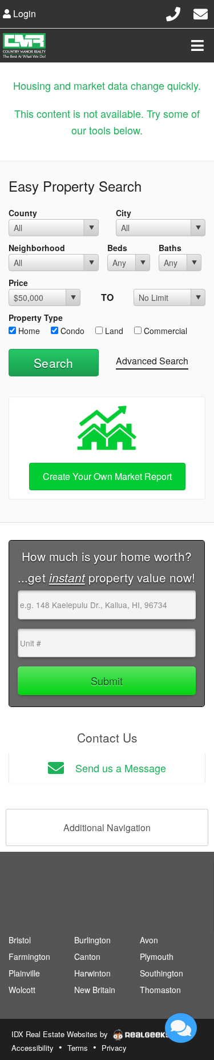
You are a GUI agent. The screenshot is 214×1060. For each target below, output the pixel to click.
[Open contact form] (200, 12)
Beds (117, 247)
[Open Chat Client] (181, 1028)
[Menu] (197, 45)
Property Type (36, 317)
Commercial (164, 330)
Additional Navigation (107, 827)
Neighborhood (37, 247)
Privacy (114, 1047)
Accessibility (32, 1047)
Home (28, 330)
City (123, 213)
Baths (170, 247)
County (23, 213)
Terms (77, 1047)
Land (113, 330)
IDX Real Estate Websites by (60, 1034)
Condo (71, 330)
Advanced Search (152, 360)
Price (18, 282)
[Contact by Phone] (173, 12)
